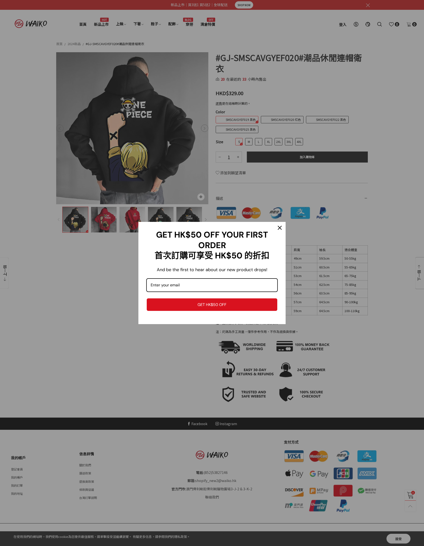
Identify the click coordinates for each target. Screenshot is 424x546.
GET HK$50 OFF (212, 304)
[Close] (280, 228)
